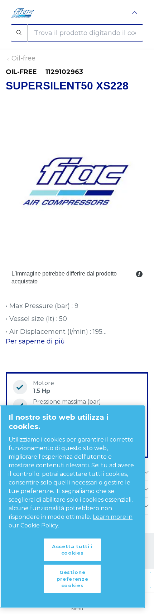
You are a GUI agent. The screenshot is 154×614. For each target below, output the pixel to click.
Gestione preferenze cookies (72, 578)
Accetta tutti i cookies (72, 550)
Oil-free (23, 58)
